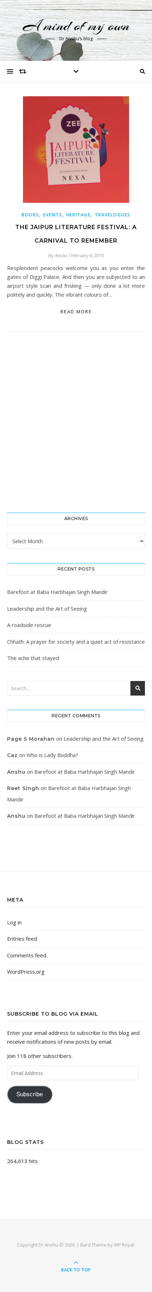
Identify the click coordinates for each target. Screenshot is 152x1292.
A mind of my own (76, 26)
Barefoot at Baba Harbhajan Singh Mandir (57, 591)
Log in (14, 922)
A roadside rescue (29, 624)
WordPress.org (26, 971)
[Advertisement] (76, 422)
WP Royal (124, 1245)
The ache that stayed (33, 657)
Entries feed (22, 938)
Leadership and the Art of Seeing (47, 608)
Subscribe (29, 1094)
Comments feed (26, 955)
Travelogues (112, 215)
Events (52, 215)
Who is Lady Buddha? (52, 754)
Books (30, 215)
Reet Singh (23, 788)
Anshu (61, 255)
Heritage (78, 215)
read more (76, 311)
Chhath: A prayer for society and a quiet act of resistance (76, 641)
